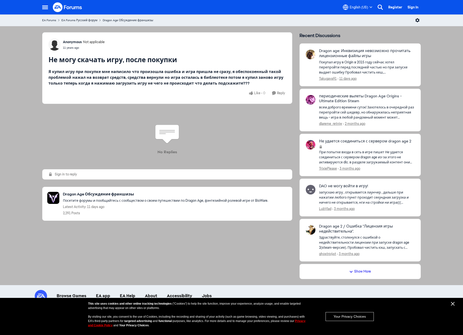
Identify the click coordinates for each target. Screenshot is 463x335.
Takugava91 (328, 78)
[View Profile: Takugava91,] (310, 54)
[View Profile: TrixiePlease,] (310, 145)
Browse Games (71, 295)
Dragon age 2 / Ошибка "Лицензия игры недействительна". (356, 229)
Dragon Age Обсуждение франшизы (128, 20)
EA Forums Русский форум (79, 20)
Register (395, 7)
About (151, 295)
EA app (103, 295)
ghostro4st (327, 254)
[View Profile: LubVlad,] (310, 189)
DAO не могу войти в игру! (343, 186)
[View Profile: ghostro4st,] (310, 230)
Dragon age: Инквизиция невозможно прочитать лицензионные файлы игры (365, 53)
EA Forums (49, 20)
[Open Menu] (417, 20)
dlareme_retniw (330, 123)
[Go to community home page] (67, 7)
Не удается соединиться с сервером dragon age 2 (365, 141)
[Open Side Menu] (45, 7)
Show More (362, 271)
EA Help (127, 295)
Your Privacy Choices (350, 316)
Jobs (207, 295)
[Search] (380, 7)
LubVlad (325, 209)
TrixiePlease (328, 168)
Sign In (413, 7)
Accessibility (179, 295)
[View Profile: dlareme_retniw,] (310, 100)
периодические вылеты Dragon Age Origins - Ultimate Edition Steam (360, 99)
